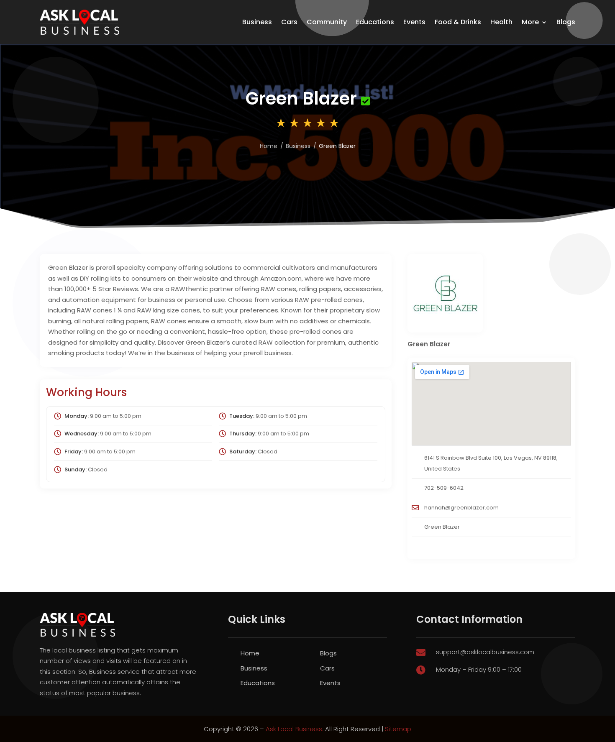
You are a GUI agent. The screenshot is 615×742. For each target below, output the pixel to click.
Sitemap (398, 728)
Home (268, 146)
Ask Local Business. (294, 728)
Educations (375, 22)
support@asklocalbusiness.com (485, 651)
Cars (289, 22)
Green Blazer (442, 527)
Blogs (565, 22)
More (530, 22)
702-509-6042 (444, 488)
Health (501, 22)
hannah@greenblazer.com (461, 508)
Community (327, 22)
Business (257, 22)
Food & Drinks (458, 22)
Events (414, 22)
